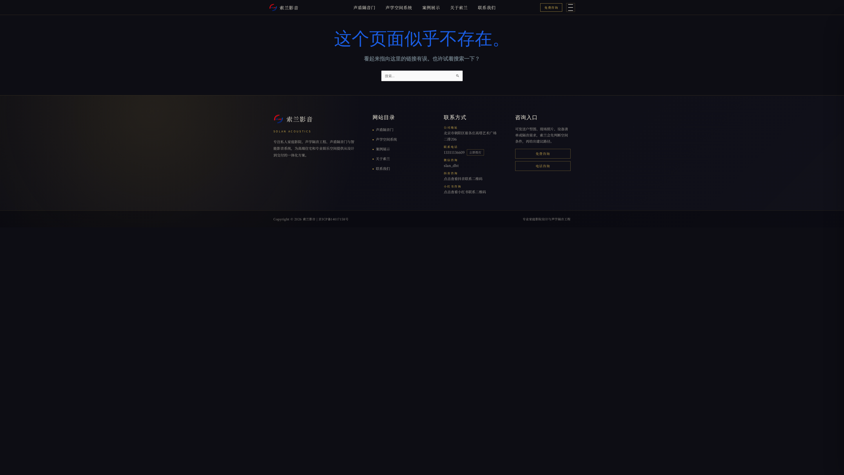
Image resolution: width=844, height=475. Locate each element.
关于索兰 (459, 7)
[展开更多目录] (570, 7)
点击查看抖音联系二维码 (463, 178)
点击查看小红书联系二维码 (465, 191)
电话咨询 (543, 166)
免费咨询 (551, 7)
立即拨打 (475, 152)
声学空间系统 (399, 7)
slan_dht (451, 165)
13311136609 (454, 152)
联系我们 (487, 7)
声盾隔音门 (364, 7)
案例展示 (431, 7)
